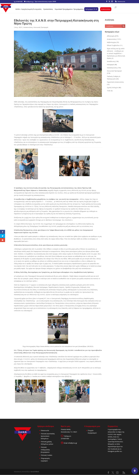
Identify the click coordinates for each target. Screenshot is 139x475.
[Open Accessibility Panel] (134, 470)
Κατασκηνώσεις (112, 68)
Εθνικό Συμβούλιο (113, 45)
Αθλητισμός (111, 36)
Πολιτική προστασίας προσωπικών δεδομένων (48, 436)
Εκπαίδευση (111, 61)
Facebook (114, 449)
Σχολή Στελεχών (112, 87)
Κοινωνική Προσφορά (40, 27)
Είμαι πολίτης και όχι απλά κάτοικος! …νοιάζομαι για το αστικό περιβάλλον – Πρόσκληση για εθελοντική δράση (116, 53)
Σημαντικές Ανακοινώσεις (115, 82)
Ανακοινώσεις (28, 27)
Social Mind (35, 472)
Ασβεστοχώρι (111, 42)
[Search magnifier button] (123, 26)
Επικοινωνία (121, 1)
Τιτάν (109, 91)
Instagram (111, 451)
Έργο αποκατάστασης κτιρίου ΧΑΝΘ (45, 1)
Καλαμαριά (110, 65)
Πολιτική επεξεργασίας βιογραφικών (45, 449)
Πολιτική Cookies (46, 455)
